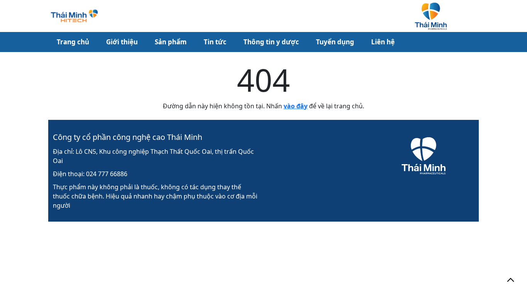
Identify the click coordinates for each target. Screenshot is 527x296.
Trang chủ (73, 41)
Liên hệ (383, 41)
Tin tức (215, 41)
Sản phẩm (171, 41)
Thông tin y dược (271, 41)
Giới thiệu (122, 41)
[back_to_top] (510, 279)
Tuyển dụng (335, 41)
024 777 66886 (106, 174)
